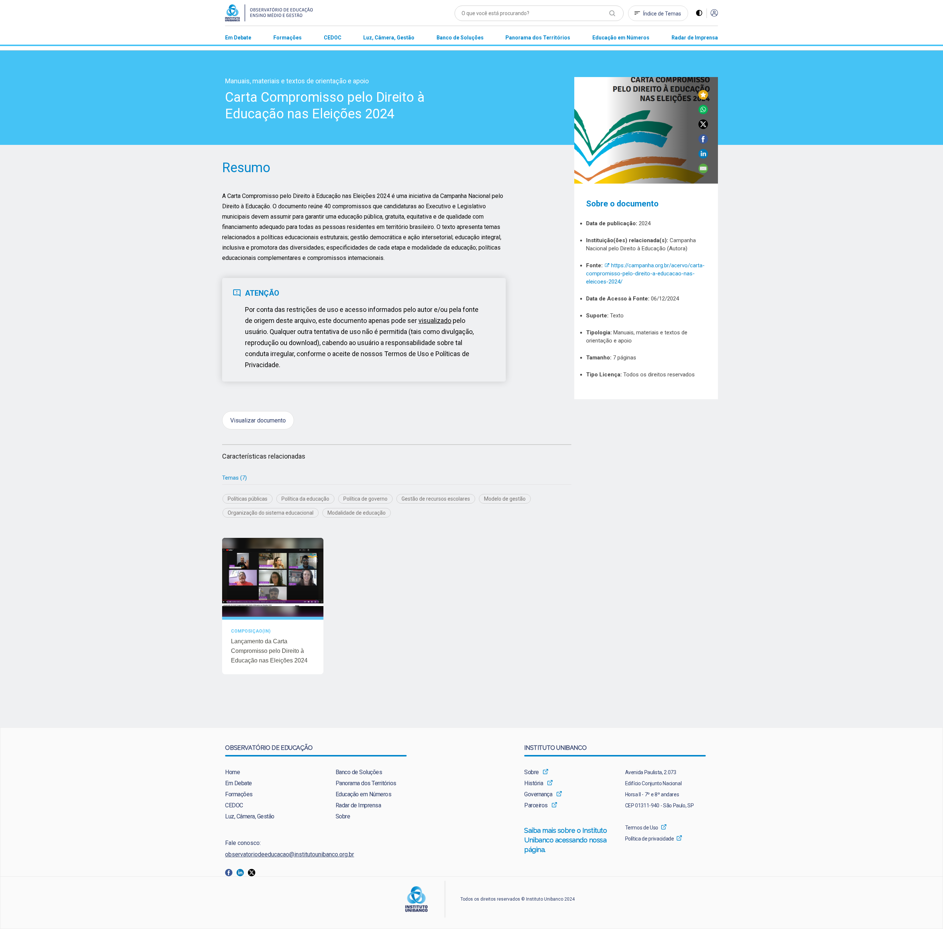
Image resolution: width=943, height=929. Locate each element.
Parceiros (536, 805)
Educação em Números (364, 794)
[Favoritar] (703, 97)
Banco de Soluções (359, 772)
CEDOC (234, 805)
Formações (239, 794)
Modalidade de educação (356, 513)
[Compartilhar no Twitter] (703, 127)
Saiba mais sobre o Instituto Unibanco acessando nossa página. (565, 840)
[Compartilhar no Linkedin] (703, 156)
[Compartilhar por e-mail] (703, 171)
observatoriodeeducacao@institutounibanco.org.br (289, 854)
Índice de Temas (662, 14)
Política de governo (365, 499)
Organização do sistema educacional (270, 513)
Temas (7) (234, 477)
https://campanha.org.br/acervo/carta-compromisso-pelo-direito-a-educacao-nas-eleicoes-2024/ (645, 273)
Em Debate (238, 783)
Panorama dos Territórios (366, 783)
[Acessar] (714, 13)
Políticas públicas (247, 499)
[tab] (234, 478)
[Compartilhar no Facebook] (703, 141)
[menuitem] (238, 37)
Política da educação (305, 499)
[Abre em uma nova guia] (230, 872)
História (533, 783)
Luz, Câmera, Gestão (249, 816)
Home (232, 772)
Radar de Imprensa (358, 805)
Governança (538, 794)
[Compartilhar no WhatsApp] (703, 112)
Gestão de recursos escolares (436, 499)
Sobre (343, 816)
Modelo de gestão (505, 499)
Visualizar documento (258, 420)
